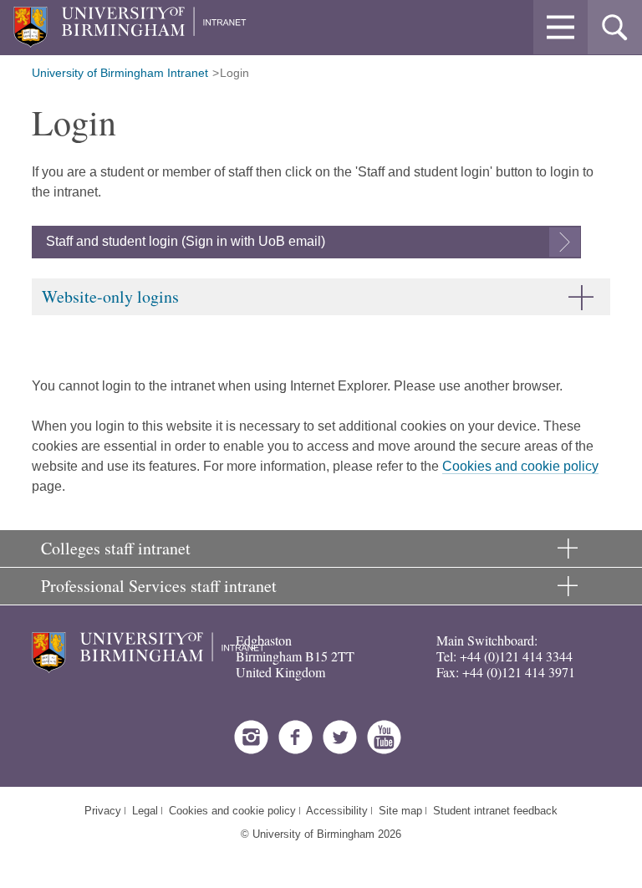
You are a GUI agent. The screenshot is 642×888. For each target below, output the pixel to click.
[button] (560, 27)
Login (234, 72)
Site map (400, 810)
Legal (145, 810)
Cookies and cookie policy (520, 466)
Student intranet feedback (495, 810)
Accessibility (337, 810)
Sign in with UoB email (253, 241)
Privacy (102, 810)
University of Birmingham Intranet (120, 72)
